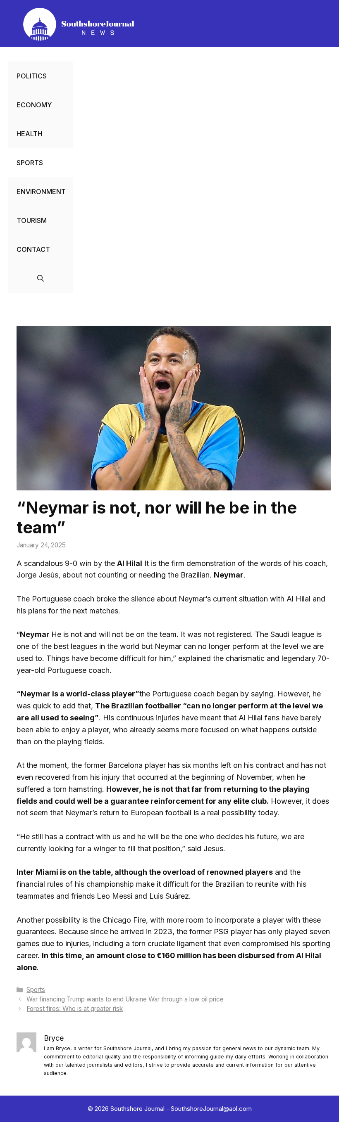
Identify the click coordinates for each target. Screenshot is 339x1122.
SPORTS (30, 163)
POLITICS (32, 76)
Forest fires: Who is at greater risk (74, 1009)
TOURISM (32, 220)
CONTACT (33, 249)
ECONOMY (34, 105)
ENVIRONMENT (41, 191)
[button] (40, 278)
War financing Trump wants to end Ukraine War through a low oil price (125, 999)
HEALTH (29, 134)
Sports (35, 990)
